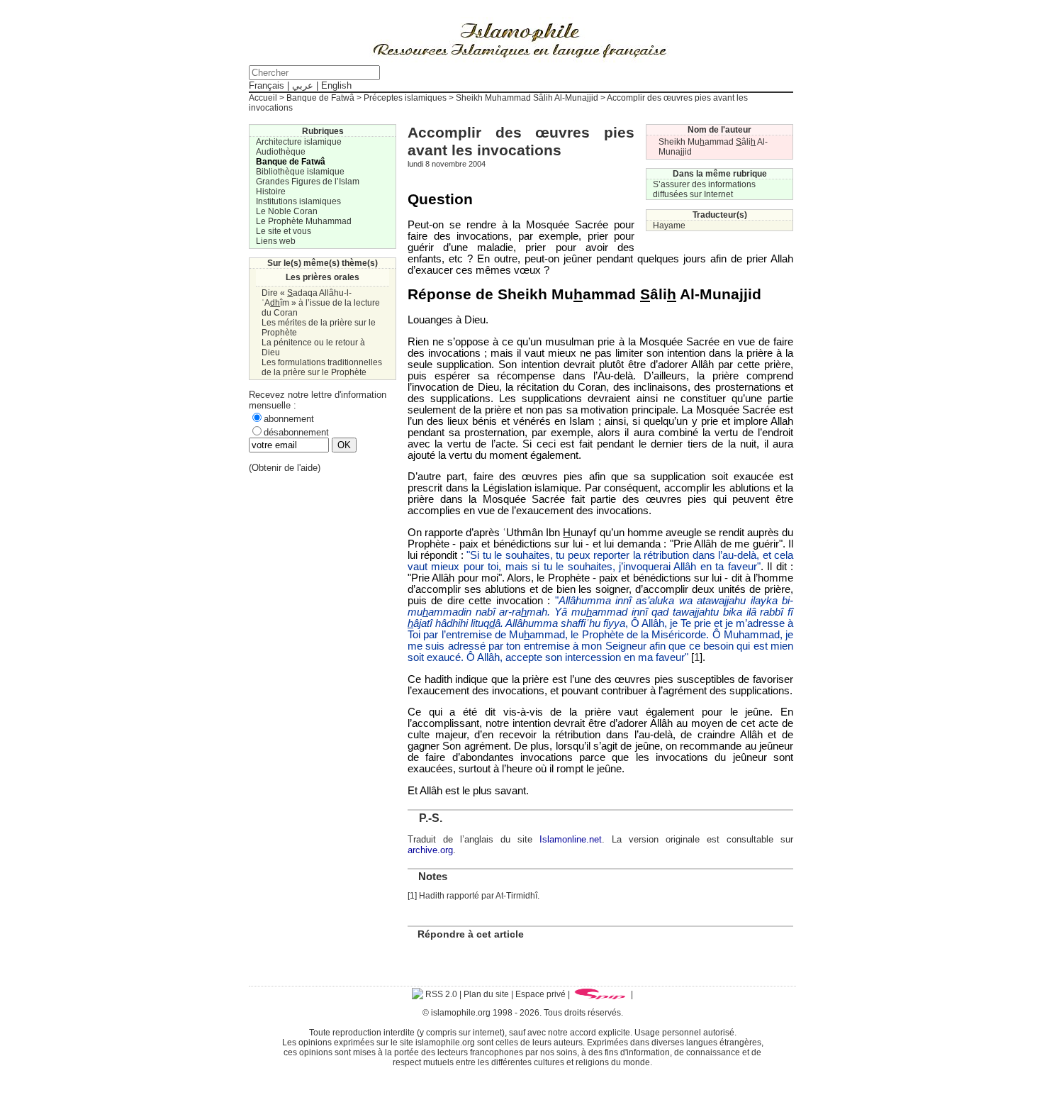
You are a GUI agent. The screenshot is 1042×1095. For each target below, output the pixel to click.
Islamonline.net (570, 839)
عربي (302, 85)
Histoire (271, 191)
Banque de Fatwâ (320, 98)
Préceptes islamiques (405, 98)
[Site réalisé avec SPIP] (600, 994)
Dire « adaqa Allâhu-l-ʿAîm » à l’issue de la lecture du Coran (321, 303)
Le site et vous (283, 231)
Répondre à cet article (471, 934)
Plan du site (486, 994)
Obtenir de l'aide (285, 467)
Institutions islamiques (298, 201)
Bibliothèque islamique (300, 172)
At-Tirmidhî (516, 896)
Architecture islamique (299, 142)
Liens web (276, 241)
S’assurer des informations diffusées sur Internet (704, 189)
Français (266, 85)
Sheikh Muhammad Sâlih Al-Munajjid (527, 98)
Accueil (263, 98)
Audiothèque (281, 152)
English (336, 85)
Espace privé (540, 994)
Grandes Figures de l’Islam (307, 182)
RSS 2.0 (440, 994)
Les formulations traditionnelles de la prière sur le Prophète (322, 367)
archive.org (430, 850)
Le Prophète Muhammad (304, 221)
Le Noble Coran (287, 211)
